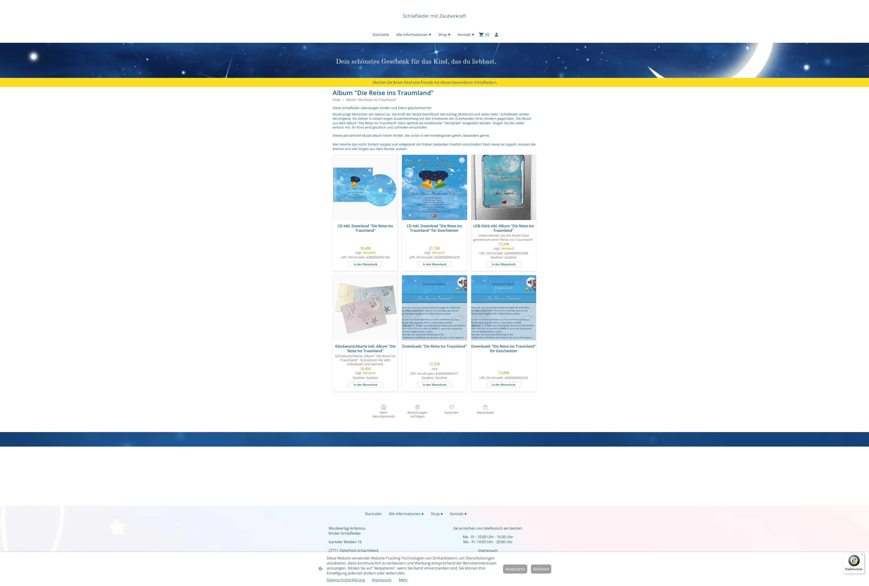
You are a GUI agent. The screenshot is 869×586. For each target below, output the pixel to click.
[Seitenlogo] (435, 24)
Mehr (403, 579)
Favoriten (451, 412)
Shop (336, 100)
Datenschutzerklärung (346, 579)
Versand (369, 252)
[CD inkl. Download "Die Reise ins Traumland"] (365, 187)
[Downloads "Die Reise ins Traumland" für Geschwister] (503, 307)
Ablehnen (541, 569)
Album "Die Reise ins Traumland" (371, 100)
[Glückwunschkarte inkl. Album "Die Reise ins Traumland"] (365, 307)
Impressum (382, 579)
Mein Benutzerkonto (383, 414)
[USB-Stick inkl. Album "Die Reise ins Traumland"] (503, 187)
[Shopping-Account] (496, 34)
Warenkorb (485, 412)
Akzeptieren (515, 569)
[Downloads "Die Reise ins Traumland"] (434, 307)
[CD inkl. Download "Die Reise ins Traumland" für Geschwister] (434, 187)
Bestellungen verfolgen (417, 414)
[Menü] (861, 555)
